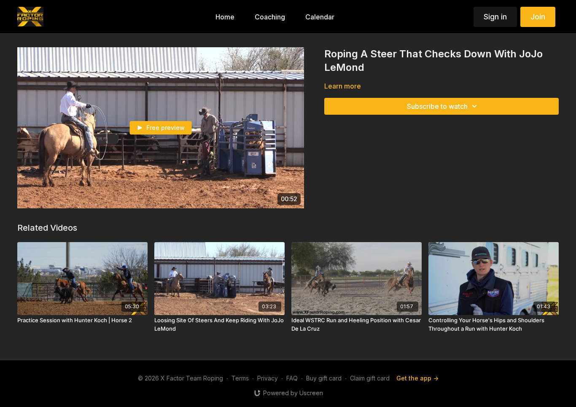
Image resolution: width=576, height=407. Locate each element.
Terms (240, 378)
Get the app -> (417, 378)
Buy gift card (324, 378)
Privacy (267, 378)
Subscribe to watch (437, 106)
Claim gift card (370, 378)
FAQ (292, 378)
